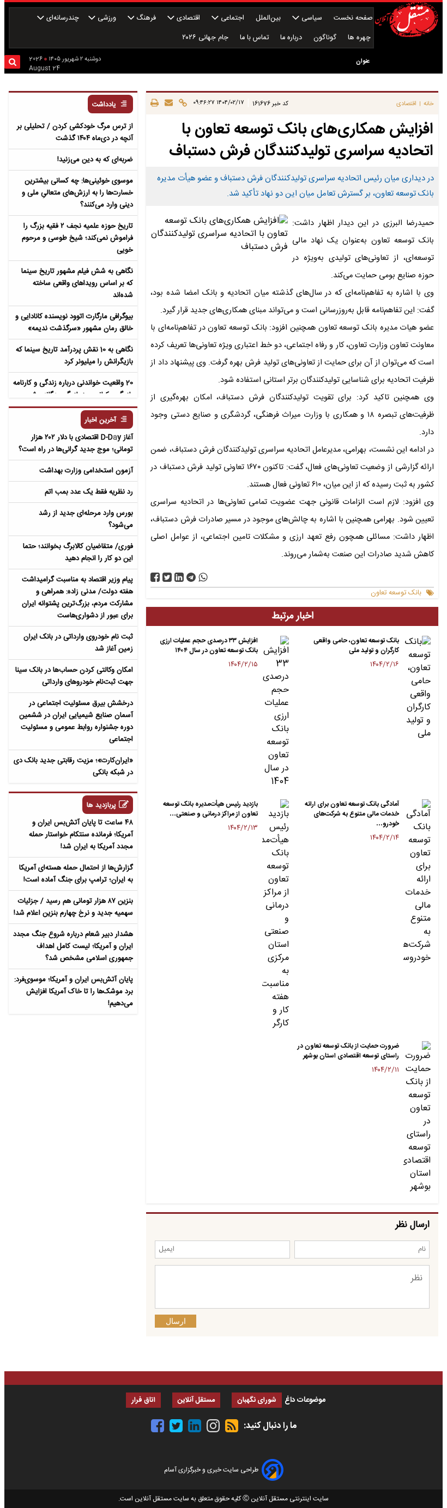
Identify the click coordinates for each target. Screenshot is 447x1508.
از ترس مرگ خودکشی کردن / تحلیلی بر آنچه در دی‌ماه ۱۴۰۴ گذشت (75, 132)
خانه (429, 104)
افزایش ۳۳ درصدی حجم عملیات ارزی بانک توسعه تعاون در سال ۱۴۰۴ (209, 645)
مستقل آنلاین (196, 1400)
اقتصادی (188, 18)
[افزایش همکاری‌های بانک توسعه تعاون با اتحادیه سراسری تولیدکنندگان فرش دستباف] (191, 577)
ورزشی (106, 18)
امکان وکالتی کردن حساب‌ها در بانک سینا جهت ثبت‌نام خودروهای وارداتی (74, 676)
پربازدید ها (101, 805)
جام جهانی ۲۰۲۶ (206, 38)
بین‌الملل (269, 18)
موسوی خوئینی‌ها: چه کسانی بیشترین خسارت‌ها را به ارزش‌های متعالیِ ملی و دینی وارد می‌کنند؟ (77, 193)
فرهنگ (146, 18)
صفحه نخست (353, 18)
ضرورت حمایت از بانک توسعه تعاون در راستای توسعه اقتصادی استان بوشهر (348, 1051)
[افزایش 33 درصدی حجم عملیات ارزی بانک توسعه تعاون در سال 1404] (275, 712)
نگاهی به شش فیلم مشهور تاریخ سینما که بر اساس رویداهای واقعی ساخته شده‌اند (77, 283)
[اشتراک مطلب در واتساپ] (203, 577)
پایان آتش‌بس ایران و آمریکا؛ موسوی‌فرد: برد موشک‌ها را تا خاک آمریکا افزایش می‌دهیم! (73, 992)
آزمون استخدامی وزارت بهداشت (86, 471)
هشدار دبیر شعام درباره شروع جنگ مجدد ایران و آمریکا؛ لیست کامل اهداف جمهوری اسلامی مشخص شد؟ (73, 946)
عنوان (363, 61)
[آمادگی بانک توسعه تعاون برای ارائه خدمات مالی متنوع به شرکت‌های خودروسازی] (417, 882)
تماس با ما (255, 38)
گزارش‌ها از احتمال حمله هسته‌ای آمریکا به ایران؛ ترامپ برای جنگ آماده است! (76, 874)
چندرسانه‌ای (61, 18)
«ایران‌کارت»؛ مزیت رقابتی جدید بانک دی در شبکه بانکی (73, 767)
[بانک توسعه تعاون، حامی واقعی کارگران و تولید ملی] (417, 688)
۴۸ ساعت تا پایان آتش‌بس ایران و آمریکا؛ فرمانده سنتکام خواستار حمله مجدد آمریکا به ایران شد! (81, 835)
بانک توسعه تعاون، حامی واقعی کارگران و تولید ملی (356, 645)
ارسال (176, 1321)
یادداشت (104, 105)
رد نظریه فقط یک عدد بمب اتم (89, 492)
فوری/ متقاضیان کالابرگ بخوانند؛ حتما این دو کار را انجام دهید (78, 552)
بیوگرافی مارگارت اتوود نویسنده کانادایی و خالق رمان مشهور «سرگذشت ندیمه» (74, 323)
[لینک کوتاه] (181, 103)
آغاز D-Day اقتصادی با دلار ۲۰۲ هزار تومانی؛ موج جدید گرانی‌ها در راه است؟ (76, 443)
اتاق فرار (143, 1400)
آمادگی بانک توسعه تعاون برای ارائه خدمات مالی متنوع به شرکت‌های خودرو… (352, 814)
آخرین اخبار (100, 420)
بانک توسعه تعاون (396, 593)
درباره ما (292, 38)
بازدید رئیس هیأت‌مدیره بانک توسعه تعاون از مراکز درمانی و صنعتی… (210, 809)
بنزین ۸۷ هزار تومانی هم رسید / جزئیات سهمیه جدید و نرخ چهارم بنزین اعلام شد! (73, 907)
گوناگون (326, 38)
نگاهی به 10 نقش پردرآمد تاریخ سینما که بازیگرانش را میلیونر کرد (74, 356)
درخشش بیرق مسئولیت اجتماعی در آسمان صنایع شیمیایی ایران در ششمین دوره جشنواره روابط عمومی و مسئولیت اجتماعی (76, 721)
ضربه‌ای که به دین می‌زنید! (95, 160)
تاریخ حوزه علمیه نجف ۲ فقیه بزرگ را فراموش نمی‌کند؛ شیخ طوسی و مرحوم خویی (77, 238)
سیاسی (311, 18)
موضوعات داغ (305, 1400)
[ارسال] (167, 103)
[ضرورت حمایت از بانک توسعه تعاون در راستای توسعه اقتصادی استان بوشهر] (417, 1117)
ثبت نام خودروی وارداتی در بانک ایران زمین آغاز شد (78, 643)
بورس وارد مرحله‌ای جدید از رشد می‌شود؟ (86, 519)
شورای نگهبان (256, 1400)
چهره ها (360, 38)
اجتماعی (232, 18)
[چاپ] (154, 103)
